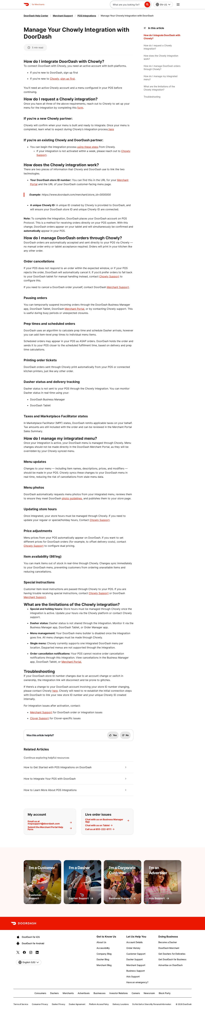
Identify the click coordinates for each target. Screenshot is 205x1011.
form (80, 107)
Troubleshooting (152, 96)
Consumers (40, 993)
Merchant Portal (74, 308)
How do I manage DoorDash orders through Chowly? (162, 67)
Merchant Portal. (72, 661)
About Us (101, 942)
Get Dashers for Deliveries (171, 953)
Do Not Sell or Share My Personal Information (151, 1004)
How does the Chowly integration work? (161, 57)
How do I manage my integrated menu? (160, 78)
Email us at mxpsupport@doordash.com (44, 822)
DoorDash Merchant (168, 948)
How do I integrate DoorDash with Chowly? (162, 37)
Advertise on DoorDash (170, 965)
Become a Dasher (167, 942)
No (127, 735)
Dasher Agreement (77, 1004)
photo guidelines (72, 498)
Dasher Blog (103, 959)
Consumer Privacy (40, 1004)
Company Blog (104, 953)
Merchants (68, 993)
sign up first (67, 78)
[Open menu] (178, 4)
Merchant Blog (104, 965)
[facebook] (24, 953)
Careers (136, 993)
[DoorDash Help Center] (23, 923)
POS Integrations (87, 15)
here (111, 129)
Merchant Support (63, 15)
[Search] (147, 4)
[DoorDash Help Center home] (26, 4)
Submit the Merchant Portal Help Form (45, 828)
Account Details (134, 942)
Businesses (100, 993)
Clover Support (39, 718)
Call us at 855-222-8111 (98, 829)
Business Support (135, 970)
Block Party (164, 993)
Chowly (54, 78)
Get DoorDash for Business (172, 959)
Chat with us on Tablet (97, 825)
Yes (115, 735)
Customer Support (135, 953)
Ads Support (132, 976)
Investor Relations (118, 993)
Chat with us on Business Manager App (104, 820)
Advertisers (84, 993)
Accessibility (103, 948)
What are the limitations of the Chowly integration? (159, 88)
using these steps (87, 146)
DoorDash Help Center (36, 15)
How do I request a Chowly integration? (158, 47)
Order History (133, 948)
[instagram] (31, 953)
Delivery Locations (121, 1004)
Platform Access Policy (99, 1004)
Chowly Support (109, 276)
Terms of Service (20, 1004)
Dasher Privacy (58, 1004)
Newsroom (149, 993)
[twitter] (18, 953)
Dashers (54, 993)
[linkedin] (37, 953)
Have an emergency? (137, 982)
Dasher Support (134, 959)
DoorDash (187, 1004)
